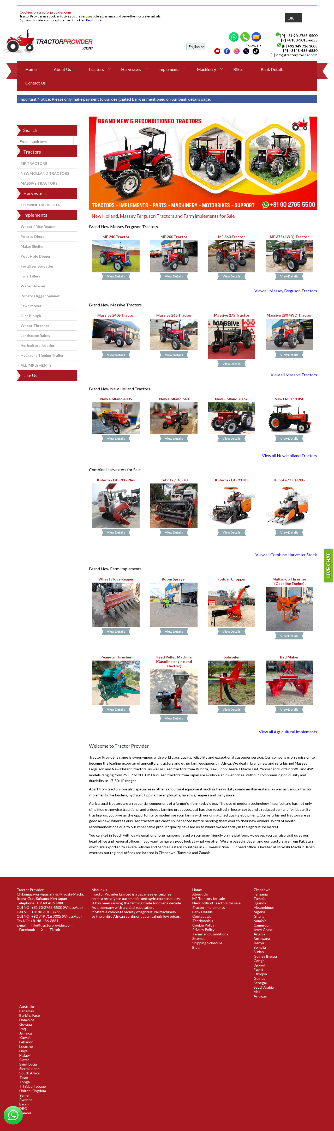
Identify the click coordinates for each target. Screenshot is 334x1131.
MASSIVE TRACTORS (39, 183)
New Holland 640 (174, 399)
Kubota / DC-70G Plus (116, 480)
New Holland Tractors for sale (216, 903)
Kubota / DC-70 (173, 480)
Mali (257, 991)
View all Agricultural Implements (288, 731)
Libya (23, 1051)
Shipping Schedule (207, 943)
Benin (24, 1104)
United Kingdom (32, 1090)
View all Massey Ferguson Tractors (285, 290)
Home (31, 69)
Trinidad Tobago (32, 1086)
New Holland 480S (116, 399)
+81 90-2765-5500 (301, 35)
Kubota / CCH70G (289, 480)
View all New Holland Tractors (289, 455)
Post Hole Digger (36, 256)
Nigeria (259, 912)
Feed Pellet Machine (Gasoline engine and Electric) (174, 661)
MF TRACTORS (34, 163)
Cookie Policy (203, 925)
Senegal (260, 983)
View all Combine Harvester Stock (286, 554)
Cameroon (262, 925)
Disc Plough (31, 315)
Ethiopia (260, 974)
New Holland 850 (289, 399)
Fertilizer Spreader (37, 266)
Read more (94, 20)
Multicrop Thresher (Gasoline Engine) (289, 581)
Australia (26, 1006)
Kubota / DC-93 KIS (231, 480)
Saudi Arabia (264, 987)
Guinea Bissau (265, 956)
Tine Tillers (30, 276)
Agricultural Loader (38, 345)
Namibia (260, 920)
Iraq (22, 1028)
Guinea (259, 978)
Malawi (25, 1055)
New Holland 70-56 (231, 399)
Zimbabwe (262, 889)
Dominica (26, 1020)
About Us (62, 69)
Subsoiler (231, 657)
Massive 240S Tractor (116, 315)
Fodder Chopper (231, 579)
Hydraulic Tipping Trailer (42, 355)
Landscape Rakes (35, 335)
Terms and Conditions (210, 934)
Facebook (27, 929)
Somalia (260, 947)
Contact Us (35, 82)
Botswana (262, 938)
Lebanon (26, 1042)
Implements (169, 69)
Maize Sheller (32, 246)
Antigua (260, 996)
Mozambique (264, 907)
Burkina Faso (29, 1015)
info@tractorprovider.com (296, 55)
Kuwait (25, 1037)
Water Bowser (33, 286)
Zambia (259, 898)
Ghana (259, 916)
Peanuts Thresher (116, 657)
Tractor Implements (208, 907)
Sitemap (199, 938)
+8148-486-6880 (303, 50)
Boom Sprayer (174, 579)
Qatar (24, 1059)
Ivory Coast (263, 929)
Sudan (259, 951)
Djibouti (260, 965)
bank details (189, 98)
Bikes (238, 69)
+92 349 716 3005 (302, 46)
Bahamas (26, 1011)
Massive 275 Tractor (231, 315)
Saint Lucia (28, 1064)
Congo (259, 960)
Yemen (25, 1095)
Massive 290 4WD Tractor (289, 315)
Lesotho (26, 1046)
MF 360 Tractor (231, 236)
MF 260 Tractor (173, 236)
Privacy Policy (203, 929)
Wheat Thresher (35, 325)
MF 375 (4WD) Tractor (289, 236)
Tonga (24, 1082)
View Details (116, 277)
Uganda (260, 903)
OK (291, 17)
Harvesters (131, 69)
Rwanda (25, 1099)
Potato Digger (33, 236)
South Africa (29, 1073)
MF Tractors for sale (208, 898)
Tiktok (54, 929)
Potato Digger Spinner (40, 296)
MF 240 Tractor (116, 236)
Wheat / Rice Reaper (38, 226)
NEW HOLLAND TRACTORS (45, 173)
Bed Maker (289, 657)
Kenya (259, 943)
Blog (196, 947)
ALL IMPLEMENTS (36, 365)
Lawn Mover (31, 306)
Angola (259, 934)
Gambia (25, 1113)
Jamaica (25, 1033)
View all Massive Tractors (294, 374)
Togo (23, 1077)
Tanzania (261, 894)
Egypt (258, 969)
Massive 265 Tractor (174, 315)
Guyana (25, 1024)
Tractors (96, 69)
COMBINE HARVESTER (41, 205)
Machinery (206, 69)
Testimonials (202, 920)
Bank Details (272, 69)
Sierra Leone (29, 1068)
